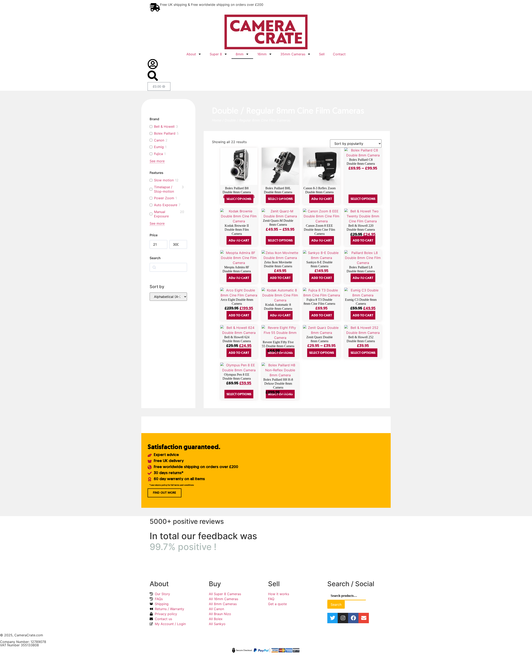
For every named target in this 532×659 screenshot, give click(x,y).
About (191, 54)
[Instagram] (343, 618)
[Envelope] (363, 618)
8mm (240, 54)
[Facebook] (353, 618)
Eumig (159, 147)
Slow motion (164, 180)
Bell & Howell (164, 126)
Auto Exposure (165, 205)
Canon (159, 140)
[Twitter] (332, 618)
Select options (363, 199)
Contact (339, 54)
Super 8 (216, 54)
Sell (322, 54)
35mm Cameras (292, 54)
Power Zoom (164, 198)
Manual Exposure (161, 214)
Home (216, 120)
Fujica (158, 154)
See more (157, 161)
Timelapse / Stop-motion (164, 189)
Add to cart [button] (363, 240)
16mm (262, 54)
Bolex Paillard (164, 133)
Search (336, 604)
